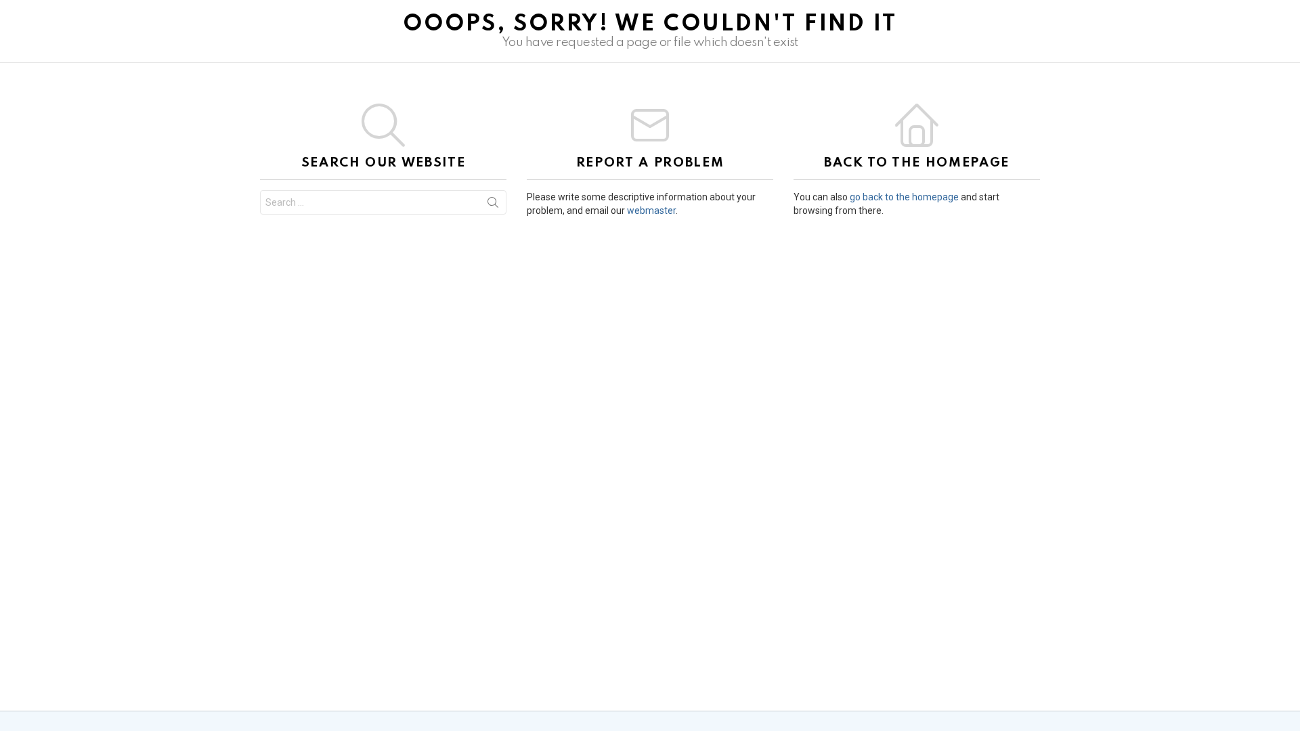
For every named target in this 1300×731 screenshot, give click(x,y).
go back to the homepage (904, 197)
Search (492, 205)
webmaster (651, 210)
